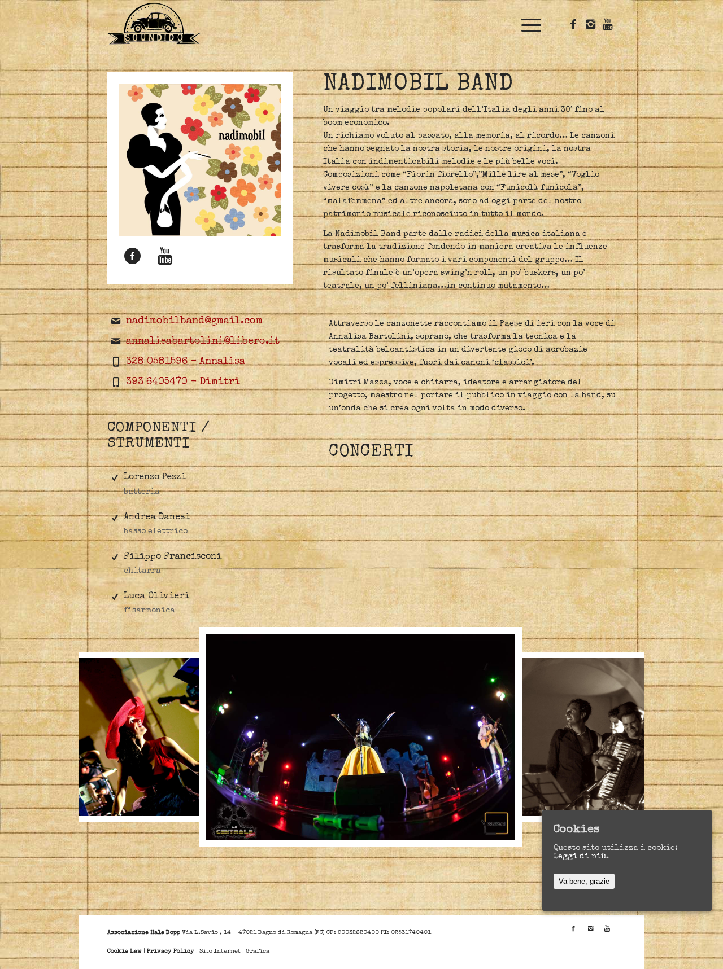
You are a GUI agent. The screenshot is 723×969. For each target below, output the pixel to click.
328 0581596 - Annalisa (185, 362)
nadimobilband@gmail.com (194, 321)
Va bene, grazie (584, 881)
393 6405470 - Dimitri (183, 382)
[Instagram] (590, 24)
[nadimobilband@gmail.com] (115, 321)
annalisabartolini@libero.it (203, 341)
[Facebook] (573, 24)
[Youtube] (607, 24)
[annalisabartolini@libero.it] (115, 341)
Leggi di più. (581, 857)
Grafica (257, 951)
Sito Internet (220, 951)
